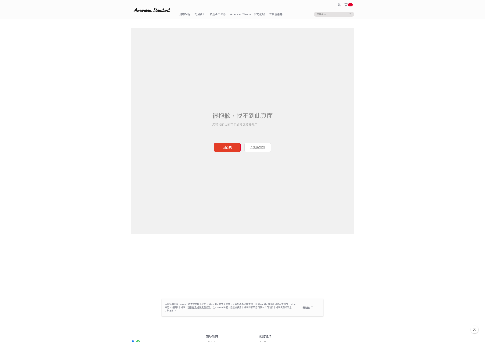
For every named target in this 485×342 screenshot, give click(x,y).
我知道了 (308, 307)
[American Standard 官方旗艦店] (152, 10)
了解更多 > (170, 310)
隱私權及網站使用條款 (199, 307)
